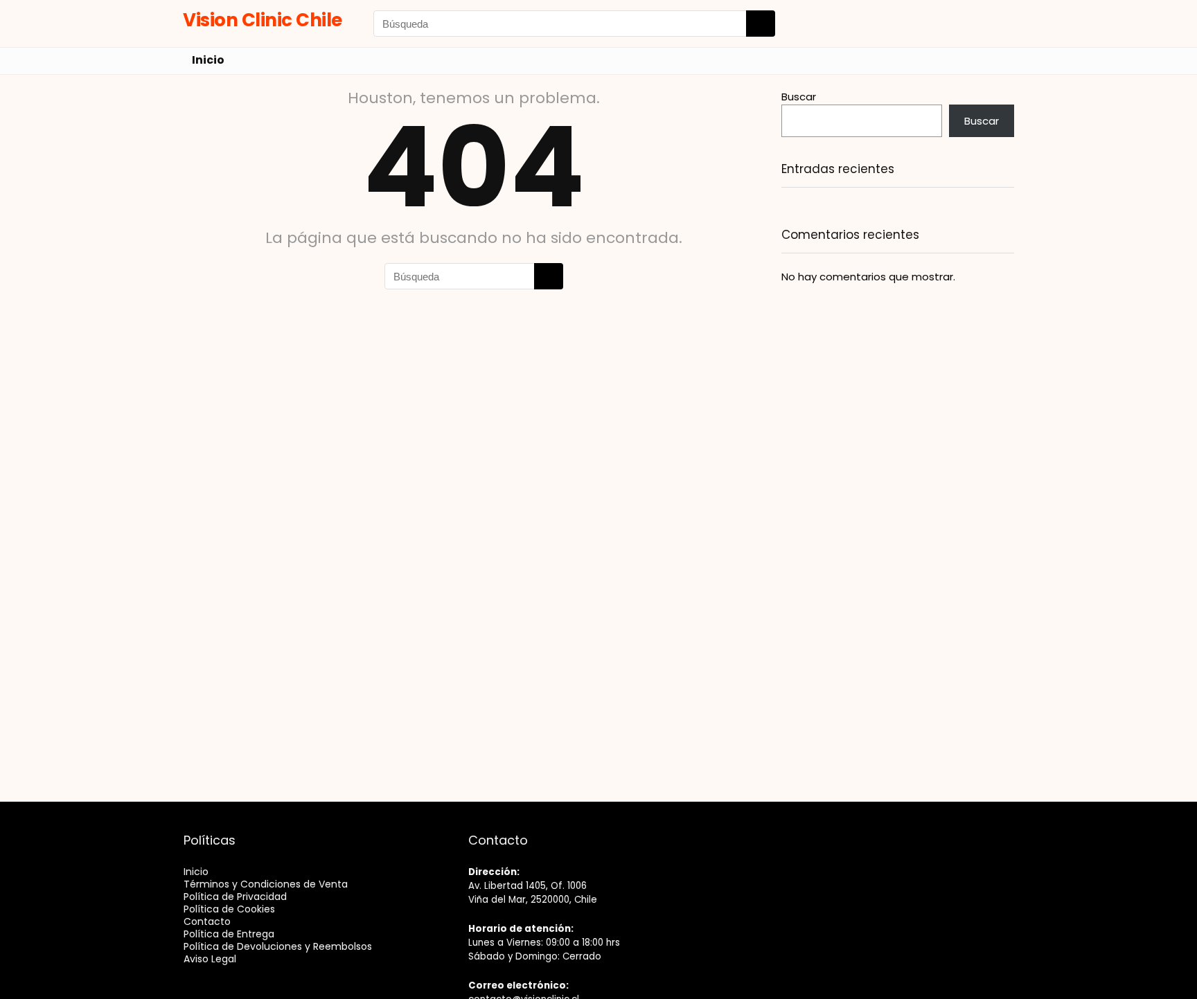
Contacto (207, 921)
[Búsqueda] (760, 23)
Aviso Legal (210, 959)
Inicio (208, 60)
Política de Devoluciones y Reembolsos (278, 946)
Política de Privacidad (235, 896)
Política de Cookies (229, 909)
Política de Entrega (229, 934)
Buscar (798, 96)
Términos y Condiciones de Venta (266, 884)
